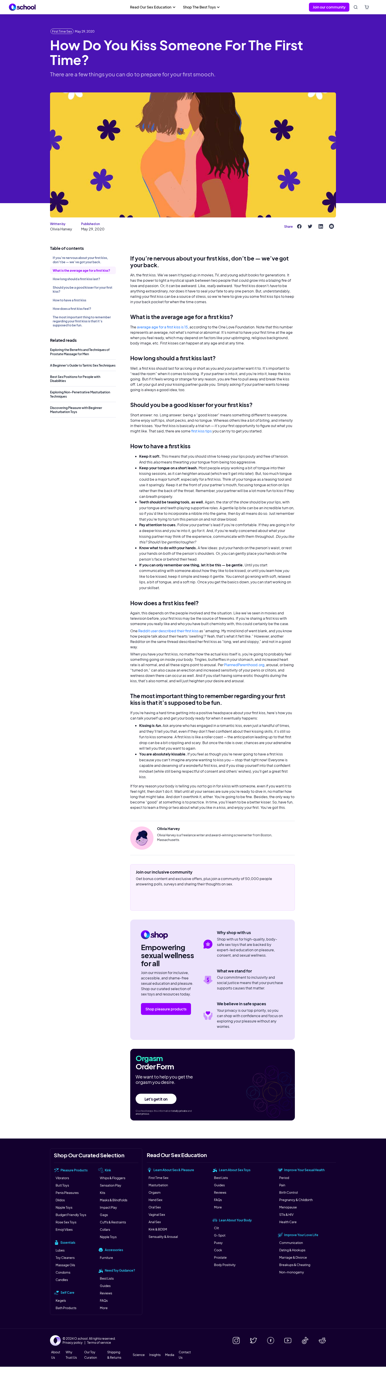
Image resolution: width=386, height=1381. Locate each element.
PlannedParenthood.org (244, 664)
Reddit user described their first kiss (168, 630)
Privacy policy (73, 1342)
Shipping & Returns (114, 1354)
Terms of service (99, 1342)
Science (139, 1355)
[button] (152, 7)
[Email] (331, 226)
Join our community (329, 7)
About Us (55, 1354)
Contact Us (185, 1354)
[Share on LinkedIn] (320, 226)
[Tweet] (310, 226)
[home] (22, 7)
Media (169, 1355)
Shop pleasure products (166, 1009)
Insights (155, 1355)
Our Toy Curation (90, 1354)
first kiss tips (201, 431)
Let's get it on (156, 1099)
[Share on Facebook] (299, 226)
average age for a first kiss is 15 (162, 327)
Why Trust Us (71, 1354)
